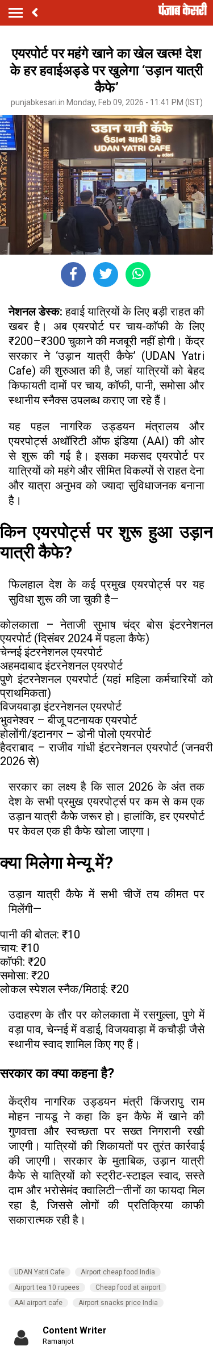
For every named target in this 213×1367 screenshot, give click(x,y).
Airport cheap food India (118, 1272)
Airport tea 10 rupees (47, 1287)
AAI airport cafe (38, 1303)
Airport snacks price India (118, 1303)
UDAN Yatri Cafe (39, 1272)
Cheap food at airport (128, 1287)
